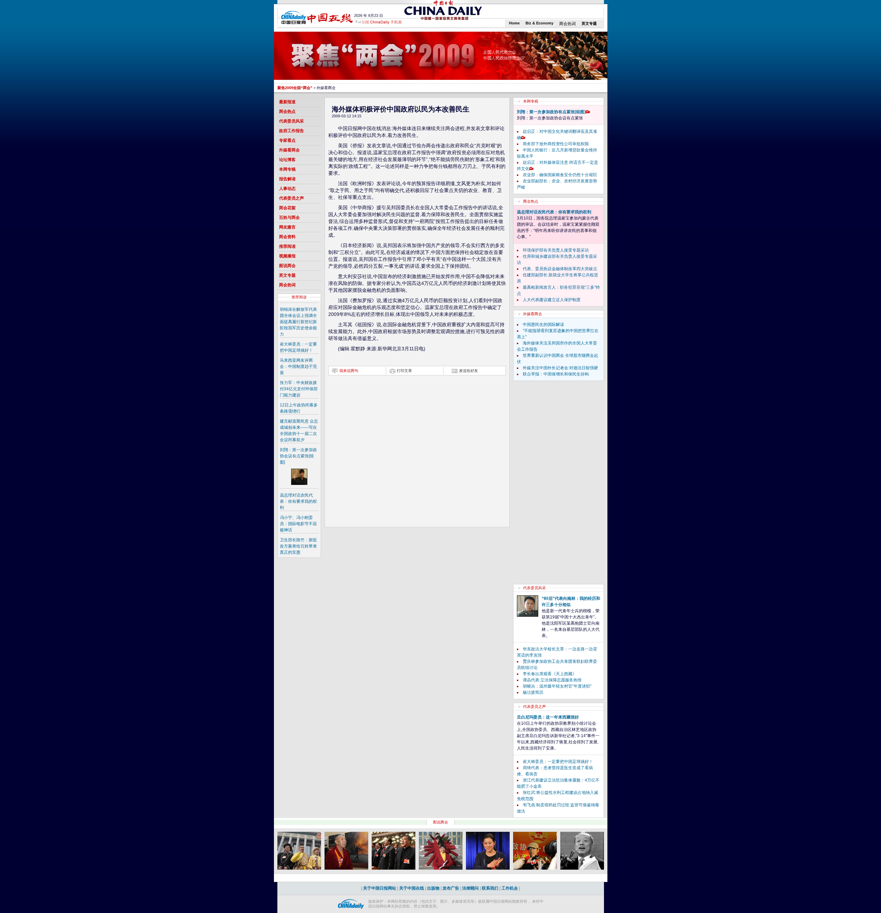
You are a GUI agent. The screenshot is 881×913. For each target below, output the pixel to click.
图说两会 (287, 265)
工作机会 (509, 888)
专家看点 (287, 140)
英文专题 (589, 23)
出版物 (433, 888)
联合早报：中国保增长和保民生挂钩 (556, 374)
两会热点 (287, 111)
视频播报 (287, 256)
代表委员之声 (291, 198)
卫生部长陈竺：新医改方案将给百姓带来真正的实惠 (298, 546)
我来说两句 (348, 371)
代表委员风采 (291, 121)
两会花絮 (287, 207)
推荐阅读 (287, 246)
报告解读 (287, 179)
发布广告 (451, 888)
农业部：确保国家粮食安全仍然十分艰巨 (560, 174)
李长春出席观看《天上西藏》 (549, 673)
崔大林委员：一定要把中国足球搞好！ (558, 761)
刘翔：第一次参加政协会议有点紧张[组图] (298, 456)
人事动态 (287, 188)
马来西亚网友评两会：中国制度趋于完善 (298, 366)
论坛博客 (287, 159)
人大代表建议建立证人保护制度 (552, 299)
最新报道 (287, 101)
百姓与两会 (289, 217)
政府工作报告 (291, 130)
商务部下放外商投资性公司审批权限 (556, 143)
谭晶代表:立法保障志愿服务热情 (552, 680)
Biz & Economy (539, 23)
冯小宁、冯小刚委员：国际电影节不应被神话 (298, 523)
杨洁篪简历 (533, 692)
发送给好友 (468, 371)
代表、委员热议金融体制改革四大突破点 (560, 268)
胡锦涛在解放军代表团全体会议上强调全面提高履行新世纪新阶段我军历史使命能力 (298, 322)
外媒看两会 (289, 150)
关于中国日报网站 (379, 888)
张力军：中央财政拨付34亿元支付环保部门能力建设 (299, 388)
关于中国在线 (411, 888)
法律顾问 (470, 888)
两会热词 (567, 23)
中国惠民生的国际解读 (543, 324)
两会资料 (287, 236)
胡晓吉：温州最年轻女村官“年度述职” (557, 686)
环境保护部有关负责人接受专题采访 (556, 250)
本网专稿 (287, 169)
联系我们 (490, 888)
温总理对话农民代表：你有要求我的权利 (298, 501)
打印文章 (404, 371)
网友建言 (287, 227)
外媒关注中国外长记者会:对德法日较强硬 (560, 367)
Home (514, 23)
